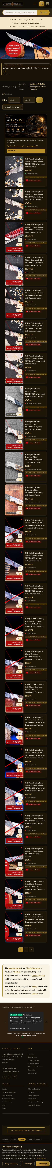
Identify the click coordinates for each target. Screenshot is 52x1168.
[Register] (41, 3)
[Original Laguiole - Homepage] (12, 3)
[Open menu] (34, 4)
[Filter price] (39, 100)
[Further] (31, 949)
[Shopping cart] (47, 4)
